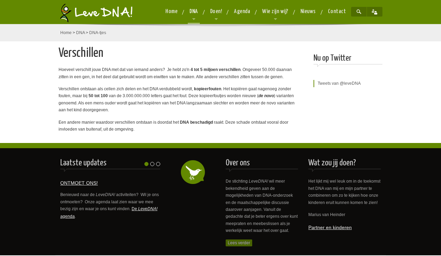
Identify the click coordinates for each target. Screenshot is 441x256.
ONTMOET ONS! (79, 183)
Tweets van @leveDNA (339, 83)
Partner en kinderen (330, 227)
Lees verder (239, 242)
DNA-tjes (97, 32)
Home (66, 32)
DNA (80, 32)
